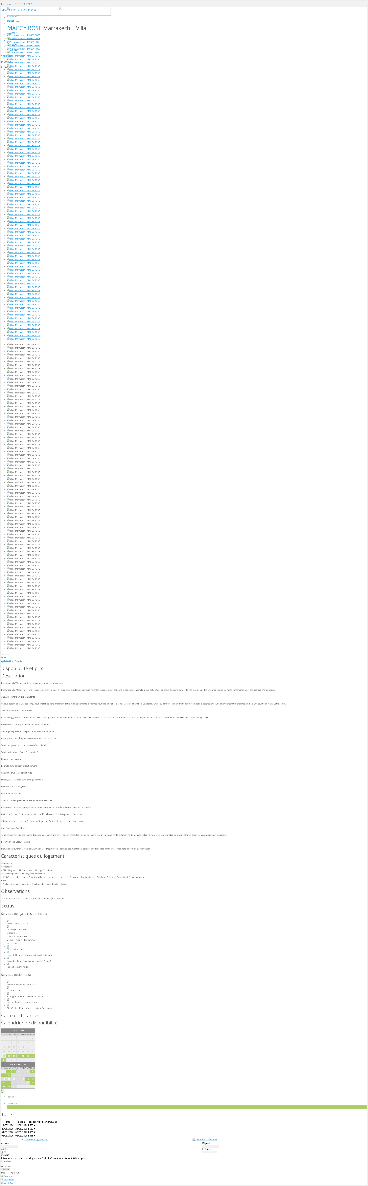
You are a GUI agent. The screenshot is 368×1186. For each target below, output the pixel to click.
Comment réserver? (206, 1139)
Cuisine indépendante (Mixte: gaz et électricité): (23, 873)
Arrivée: (5, 1143)
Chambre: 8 (6, 863)
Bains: (4, 880)
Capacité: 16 (7, 866)
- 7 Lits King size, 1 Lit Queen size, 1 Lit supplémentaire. (27, 870)
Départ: (206, 1143)
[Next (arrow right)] (5, 657)
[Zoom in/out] (8, 654)
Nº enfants (6, 1166)
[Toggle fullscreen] (5, 654)
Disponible (12, 1103)
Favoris (10, 20)
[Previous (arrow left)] (2, 657)
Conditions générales (36, 1139)
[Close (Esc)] (2, 654)
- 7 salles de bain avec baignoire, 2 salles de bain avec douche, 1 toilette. (34, 884)
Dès (3, 1172)
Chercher (6, 1161)
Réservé (11, 1096)
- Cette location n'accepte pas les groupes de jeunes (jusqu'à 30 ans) (33, 898)
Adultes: (5, 1149)
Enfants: (206, 1149)
